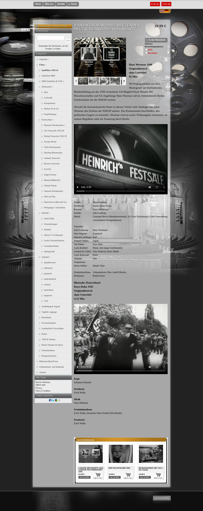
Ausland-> (46, 257)
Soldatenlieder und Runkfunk (51, 367)
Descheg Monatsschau (53, 153)
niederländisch (50, 279)
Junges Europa (50, 175)
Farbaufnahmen (48, 350)
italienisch (48, 268)
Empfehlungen (50, 114)
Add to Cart (97, 478)
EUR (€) (155, 4)
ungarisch (48, 295)
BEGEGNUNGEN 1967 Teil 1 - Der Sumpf (151, 469)
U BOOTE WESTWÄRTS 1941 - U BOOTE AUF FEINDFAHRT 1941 (91, 470)
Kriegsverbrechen (49, 356)
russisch (47, 284)
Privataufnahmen (49, 323)
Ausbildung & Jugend (51, 306)
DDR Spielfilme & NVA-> (53, 81)
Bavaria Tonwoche (52, 164)
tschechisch (48, 290)
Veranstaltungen (50, 224)
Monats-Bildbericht (52, 180)
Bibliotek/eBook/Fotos (48, 361)
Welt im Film (49, 197)
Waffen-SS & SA (51, 109)
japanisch (48, 273)
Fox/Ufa (47, 169)
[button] (38, 4)
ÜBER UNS (40, 385)
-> (42, 65)
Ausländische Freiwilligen (52, 328)
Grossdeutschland (51, 246)
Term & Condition (43, 391)
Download (152, 53)
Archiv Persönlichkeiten (54, 240)
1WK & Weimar (48, 339)
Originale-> (44, 59)
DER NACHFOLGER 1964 (119, 468)
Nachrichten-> (48, 120)
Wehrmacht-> (47, 87)
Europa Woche (50, 142)
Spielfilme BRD (48, 76)
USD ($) (166, 4)
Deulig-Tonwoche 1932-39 (55, 136)
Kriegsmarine (49, 103)
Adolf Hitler (49, 218)
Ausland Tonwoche (52, 158)
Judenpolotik (49, 251)
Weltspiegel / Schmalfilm (54, 208)
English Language (49, 312)
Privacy (39, 388)
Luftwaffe (48, 98)
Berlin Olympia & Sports (52, 345)
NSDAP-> (46, 213)
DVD (150, 50)
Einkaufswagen (44, 26)
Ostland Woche (50, 186)
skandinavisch (50, 262)
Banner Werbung (43, 382)
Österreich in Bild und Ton (55, 202)
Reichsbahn (46, 317)
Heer (46, 92)
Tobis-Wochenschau (52, 147)
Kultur (44, 334)
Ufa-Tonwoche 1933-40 (54, 131)
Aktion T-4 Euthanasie (53, 235)
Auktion (42, 372)
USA (46, 301)
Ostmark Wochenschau (53, 191)
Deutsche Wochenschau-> (54, 125)
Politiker (47, 229)
